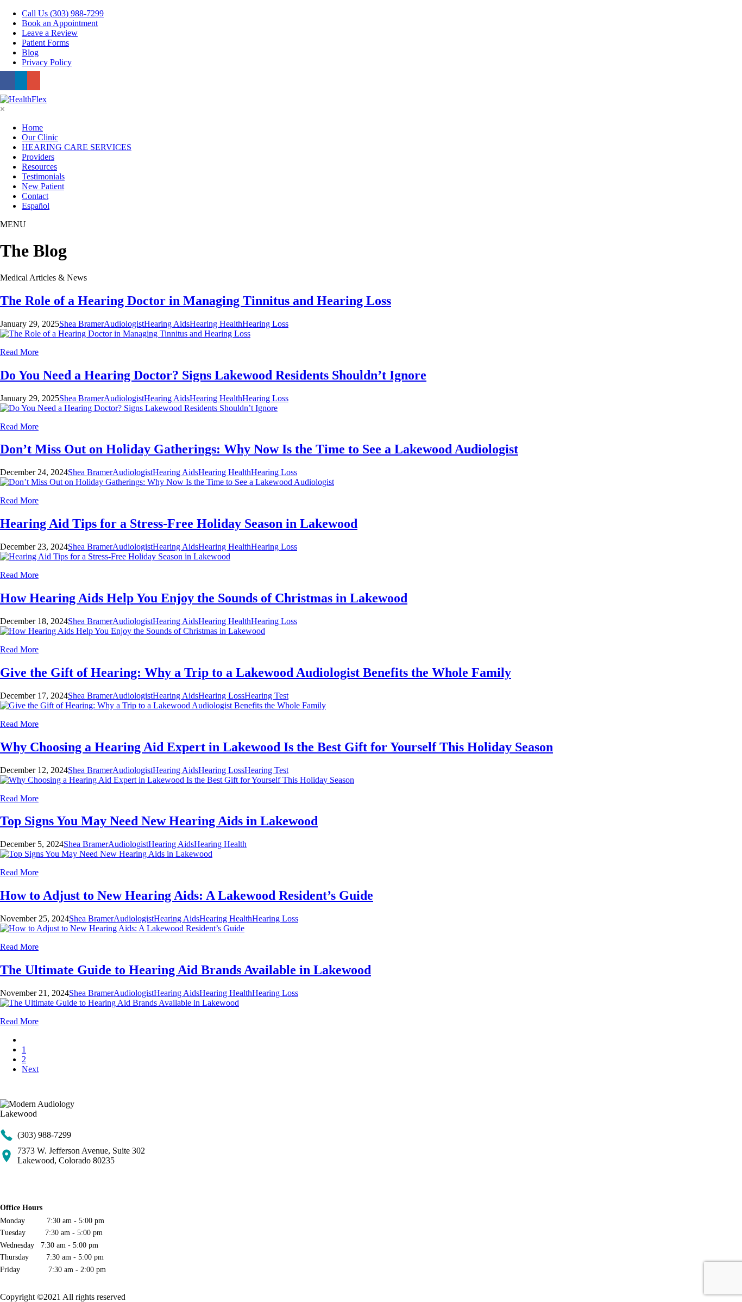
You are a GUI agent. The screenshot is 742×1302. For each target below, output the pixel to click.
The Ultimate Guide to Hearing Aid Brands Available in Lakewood (185, 970)
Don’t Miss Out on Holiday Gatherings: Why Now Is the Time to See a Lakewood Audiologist (259, 449)
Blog (30, 52)
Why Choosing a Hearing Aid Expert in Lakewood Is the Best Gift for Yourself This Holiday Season (276, 747)
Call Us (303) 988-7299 (63, 13)
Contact (35, 196)
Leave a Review (50, 33)
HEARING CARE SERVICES (76, 147)
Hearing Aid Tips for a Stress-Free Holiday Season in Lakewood (178, 523)
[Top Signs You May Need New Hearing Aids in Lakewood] (106, 853)
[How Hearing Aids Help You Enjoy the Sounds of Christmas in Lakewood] (132, 631)
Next (30, 1069)
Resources (39, 166)
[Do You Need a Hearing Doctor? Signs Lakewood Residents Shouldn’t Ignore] (139, 408)
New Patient (43, 186)
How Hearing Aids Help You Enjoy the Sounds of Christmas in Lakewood (203, 598)
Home (32, 127)
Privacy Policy (47, 62)
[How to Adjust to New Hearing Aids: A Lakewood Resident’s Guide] (122, 928)
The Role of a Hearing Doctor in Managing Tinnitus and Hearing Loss (195, 301)
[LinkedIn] (21, 80)
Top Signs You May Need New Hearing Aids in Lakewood (159, 821)
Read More (19, 352)
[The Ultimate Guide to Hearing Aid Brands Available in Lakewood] (119, 1002)
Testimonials (43, 176)
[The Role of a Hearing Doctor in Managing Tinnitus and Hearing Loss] (125, 333)
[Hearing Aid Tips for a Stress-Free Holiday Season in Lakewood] (115, 556)
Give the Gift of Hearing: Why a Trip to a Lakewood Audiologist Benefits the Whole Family (255, 672)
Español (35, 205)
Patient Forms (45, 42)
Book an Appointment (60, 23)
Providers (38, 156)
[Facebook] (7, 80)
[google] (33, 80)
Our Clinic (40, 137)
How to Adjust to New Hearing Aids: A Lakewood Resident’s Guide (186, 895)
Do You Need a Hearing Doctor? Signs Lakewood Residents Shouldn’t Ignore (213, 375)
